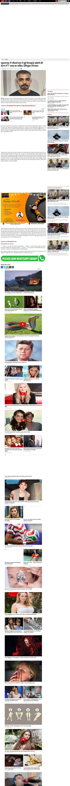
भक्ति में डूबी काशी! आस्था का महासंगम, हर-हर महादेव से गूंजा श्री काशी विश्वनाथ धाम (21, 105)
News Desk (3, 68)
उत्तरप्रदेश (6, 59)
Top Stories (50, 91)
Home (2, 59)
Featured (49, 114)
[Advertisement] (33, 38)
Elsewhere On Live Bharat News (54, 188)
